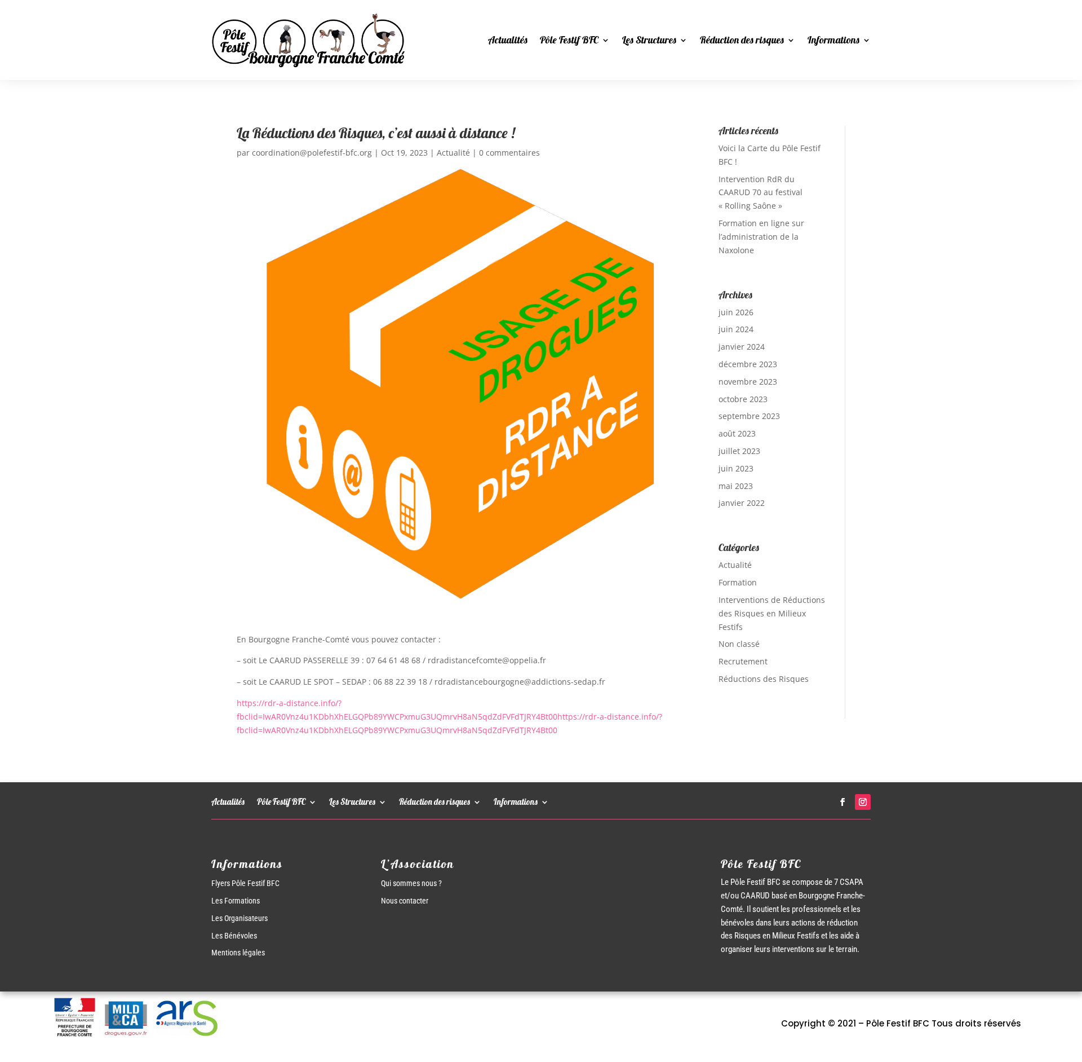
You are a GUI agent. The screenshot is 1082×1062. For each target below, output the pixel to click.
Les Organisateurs (239, 918)
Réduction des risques (742, 39)
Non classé (739, 643)
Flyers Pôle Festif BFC (245, 883)
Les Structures (649, 39)
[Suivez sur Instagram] (863, 802)
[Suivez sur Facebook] (842, 802)
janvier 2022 (742, 502)
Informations (833, 39)
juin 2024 (736, 329)
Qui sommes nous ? (411, 883)
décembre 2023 (748, 364)
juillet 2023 (739, 451)
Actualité (453, 152)
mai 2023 (736, 486)
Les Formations (235, 900)
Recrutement (743, 661)
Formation (738, 582)
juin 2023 (736, 468)
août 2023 (737, 433)
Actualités (507, 39)
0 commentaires (509, 152)
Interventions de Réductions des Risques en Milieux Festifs (772, 613)
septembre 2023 (749, 416)
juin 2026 (736, 312)
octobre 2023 (743, 399)
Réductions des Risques (764, 678)
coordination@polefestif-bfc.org (312, 152)
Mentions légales (238, 952)
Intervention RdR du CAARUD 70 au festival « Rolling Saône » (760, 192)
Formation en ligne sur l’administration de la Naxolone (761, 236)
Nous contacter (404, 900)
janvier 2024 (742, 346)
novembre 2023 (748, 381)
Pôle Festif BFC (569, 39)
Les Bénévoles (234, 935)
